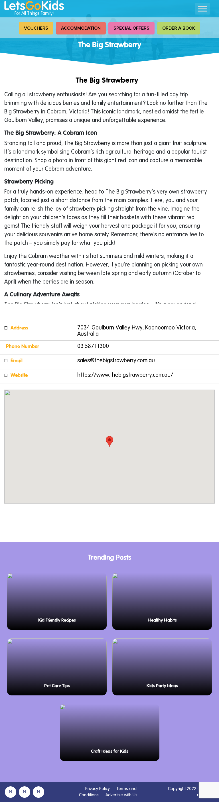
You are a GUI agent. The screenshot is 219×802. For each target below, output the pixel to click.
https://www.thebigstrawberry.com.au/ (125, 375)
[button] (109, 441)
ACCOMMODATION (81, 28)
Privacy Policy (97, 789)
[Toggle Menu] (202, 8)
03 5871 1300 (93, 346)
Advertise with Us (121, 795)
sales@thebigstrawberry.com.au (116, 361)
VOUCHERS (36, 28)
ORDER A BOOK (178, 28)
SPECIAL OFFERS (131, 28)
